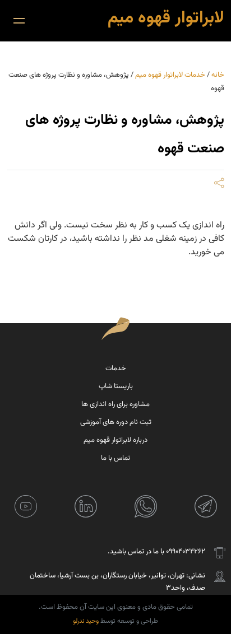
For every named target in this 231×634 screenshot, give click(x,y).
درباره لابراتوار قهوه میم (115, 440)
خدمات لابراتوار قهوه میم (170, 75)
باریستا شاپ (116, 386)
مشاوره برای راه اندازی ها (115, 404)
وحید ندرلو (86, 621)
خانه (217, 75)
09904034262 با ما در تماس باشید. (156, 551)
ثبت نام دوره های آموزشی (115, 422)
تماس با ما (115, 458)
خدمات (115, 368)
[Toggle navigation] (19, 21)
